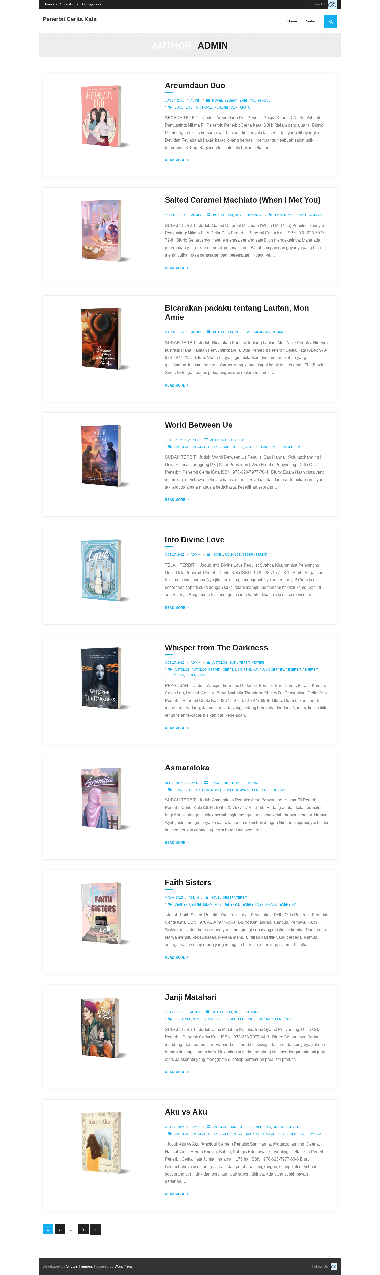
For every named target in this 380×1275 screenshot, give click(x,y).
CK (198, 107)
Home (292, 21)
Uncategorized (286, 1127)
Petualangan (258, 332)
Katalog (69, 4)
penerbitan (195, 675)
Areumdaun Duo (195, 85)
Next (95, 1229)
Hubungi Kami (91, 4)
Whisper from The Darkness (216, 647)
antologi (182, 447)
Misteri (258, 662)
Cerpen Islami (201, 904)
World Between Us (199, 425)
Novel (217, 100)
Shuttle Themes (79, 1266)
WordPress (124, 1266)
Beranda (51, 4)
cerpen (251, 447)
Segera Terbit (236, 100)
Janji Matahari (191, 997)
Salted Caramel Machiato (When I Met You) (243, 200)
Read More (175, 160)
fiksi (279, 215)
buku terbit (184, 107)
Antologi (218, 440)
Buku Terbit (223, 215)
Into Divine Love (194, 539)
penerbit (293, 669)
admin (195, 100)
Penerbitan (261, 1127)
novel (207, 107)
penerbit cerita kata (232, 107)
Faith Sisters (188, 882)
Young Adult (261, 100)
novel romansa (309, 215)
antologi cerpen (206, 447)
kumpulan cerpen (284, 447)
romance (255, 215)
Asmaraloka (187, 767)
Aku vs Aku (186, 1112)
